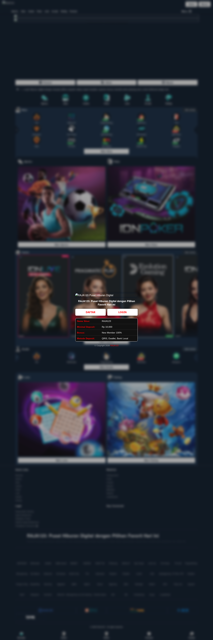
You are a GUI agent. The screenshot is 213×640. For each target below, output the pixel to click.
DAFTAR (90, 312)
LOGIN (122, 312)
